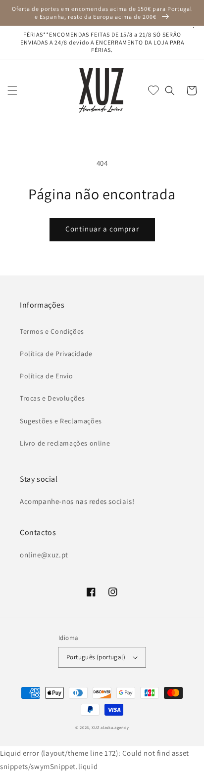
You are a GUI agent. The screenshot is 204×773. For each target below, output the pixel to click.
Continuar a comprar (102, 228)
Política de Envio (46, 375)
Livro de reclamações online (65, 443)
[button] (12, 90)
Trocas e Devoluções (52, 398)
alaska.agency (115, 727)
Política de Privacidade (56, 353)
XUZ (95, 727)
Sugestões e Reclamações (61, 420)
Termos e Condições (52, 331)
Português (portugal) (95, 657)
